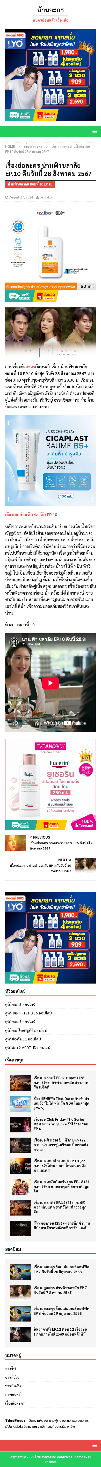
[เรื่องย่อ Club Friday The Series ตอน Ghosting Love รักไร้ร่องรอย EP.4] (20, 1124)
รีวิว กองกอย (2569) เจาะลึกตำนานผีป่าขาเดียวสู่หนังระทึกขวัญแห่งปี (62, 1225)
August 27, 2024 (21, 197)
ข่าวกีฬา (11, 1368)
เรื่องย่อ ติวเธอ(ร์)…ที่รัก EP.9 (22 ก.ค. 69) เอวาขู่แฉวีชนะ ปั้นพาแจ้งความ (61, 1145)
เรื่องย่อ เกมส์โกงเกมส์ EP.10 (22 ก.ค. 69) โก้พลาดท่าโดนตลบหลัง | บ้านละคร (61, 1165)
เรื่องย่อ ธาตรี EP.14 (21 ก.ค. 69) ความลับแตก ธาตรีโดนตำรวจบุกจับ (60, 1207)
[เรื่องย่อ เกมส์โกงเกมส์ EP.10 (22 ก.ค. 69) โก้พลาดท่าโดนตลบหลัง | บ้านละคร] (20, 1166)
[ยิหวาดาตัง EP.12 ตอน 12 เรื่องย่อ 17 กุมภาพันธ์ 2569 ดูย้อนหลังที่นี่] (20, 1334)
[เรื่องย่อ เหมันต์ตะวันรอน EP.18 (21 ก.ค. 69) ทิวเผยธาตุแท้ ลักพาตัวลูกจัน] (20, 1187)
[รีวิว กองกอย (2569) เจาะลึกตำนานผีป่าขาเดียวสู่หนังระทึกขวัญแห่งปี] (20, 1228)
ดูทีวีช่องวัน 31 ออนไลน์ (23, 1039)
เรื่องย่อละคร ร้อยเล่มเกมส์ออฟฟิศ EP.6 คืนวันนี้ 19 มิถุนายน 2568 (62, 1310)
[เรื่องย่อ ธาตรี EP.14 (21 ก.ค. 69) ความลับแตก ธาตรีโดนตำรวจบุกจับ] (20, 1208)
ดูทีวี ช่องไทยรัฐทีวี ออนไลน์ (26, 1030)
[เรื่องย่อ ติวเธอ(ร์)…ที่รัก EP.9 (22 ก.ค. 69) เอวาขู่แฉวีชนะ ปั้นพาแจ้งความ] (20, 1145)
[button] (94, 131)
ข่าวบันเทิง (13, 1385)
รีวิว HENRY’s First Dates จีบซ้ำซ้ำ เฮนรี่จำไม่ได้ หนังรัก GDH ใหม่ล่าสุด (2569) (61, 1103)
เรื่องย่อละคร (15, 1403)
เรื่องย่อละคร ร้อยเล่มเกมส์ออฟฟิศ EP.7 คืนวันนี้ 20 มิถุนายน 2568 (62, 1269)
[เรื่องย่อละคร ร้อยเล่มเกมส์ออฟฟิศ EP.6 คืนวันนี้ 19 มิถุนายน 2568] (20, 1314)
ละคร (30, 366)
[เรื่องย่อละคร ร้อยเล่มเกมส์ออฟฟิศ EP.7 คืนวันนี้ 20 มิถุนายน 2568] (20, 1272)
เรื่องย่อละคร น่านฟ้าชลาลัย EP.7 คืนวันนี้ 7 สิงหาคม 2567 (60, 1290)
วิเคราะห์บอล (38, 1420)
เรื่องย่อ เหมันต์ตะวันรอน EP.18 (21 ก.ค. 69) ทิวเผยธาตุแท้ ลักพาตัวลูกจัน (61, 1186)
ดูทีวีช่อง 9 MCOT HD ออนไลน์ (27, 1047)
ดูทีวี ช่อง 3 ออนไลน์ (20, 1004)
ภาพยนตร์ (12, 1394)
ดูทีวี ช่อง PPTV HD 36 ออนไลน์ (28, 1013)
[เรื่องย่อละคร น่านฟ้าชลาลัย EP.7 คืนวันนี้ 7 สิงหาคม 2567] (20, 1293)
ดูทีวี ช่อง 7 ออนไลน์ (20, 1021)
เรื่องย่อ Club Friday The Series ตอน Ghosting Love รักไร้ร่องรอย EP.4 (61, 1124)
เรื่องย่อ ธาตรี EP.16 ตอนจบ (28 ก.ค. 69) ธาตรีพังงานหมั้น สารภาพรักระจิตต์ (61, 1082)
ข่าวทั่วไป (12, 1377)
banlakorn (47, 197)
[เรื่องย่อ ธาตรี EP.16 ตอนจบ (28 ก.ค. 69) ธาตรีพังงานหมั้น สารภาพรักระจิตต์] (20, 1083)
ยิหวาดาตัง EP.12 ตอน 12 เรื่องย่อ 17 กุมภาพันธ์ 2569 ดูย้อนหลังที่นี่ (60, 1331)
